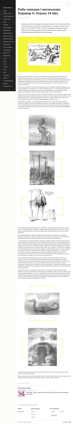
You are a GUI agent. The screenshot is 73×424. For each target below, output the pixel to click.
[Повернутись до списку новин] (69, 4)
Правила (33, 417)
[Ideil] (67, 422)
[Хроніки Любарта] (44, 402)
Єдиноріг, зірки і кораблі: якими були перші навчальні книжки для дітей (47, 393)
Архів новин (21, 411)
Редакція (33, 411)
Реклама (33, 414)
